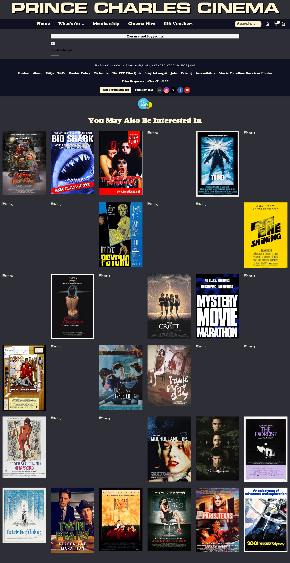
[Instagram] (166, 90)
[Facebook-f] (180, 90)
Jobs (174, 73)
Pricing (186, 73)
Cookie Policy (80, 73)
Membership (106, 24)
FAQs (50, 73)
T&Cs (61, 73)
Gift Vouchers (178, 24)
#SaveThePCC (157, 81)
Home (43, 24)
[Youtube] (187, 90)
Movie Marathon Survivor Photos (245, 73)
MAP (192, 65)
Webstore (101, 73)
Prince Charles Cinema (145, 9)
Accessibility (205, 73)
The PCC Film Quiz (126, 73)
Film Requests (133, 81)
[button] (71, 24)
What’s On (69, 24)
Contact (24, 73)
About (38, 73)
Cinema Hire (141, 24)
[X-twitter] (173, 90)
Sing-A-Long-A (156, 73)
